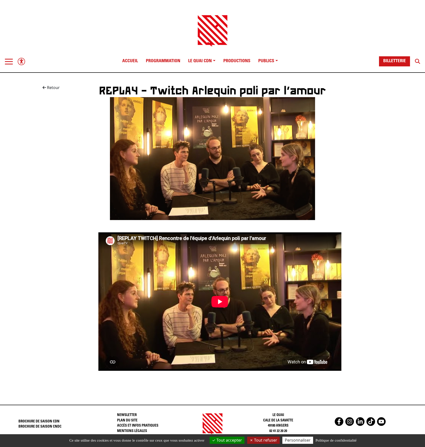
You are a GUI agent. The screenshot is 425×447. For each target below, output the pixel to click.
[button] (9, 61)
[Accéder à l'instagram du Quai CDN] (349, 421)
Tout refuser (265, 440)
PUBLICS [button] (266, 61)
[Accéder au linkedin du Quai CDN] (360, 421)
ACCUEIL (130, 61)
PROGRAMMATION (163, 61)
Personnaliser (298, 440)
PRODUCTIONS (236, 61)
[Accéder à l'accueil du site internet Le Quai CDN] (212, 26)
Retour (53, 87)
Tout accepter (228, 440)
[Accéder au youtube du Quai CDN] (381, 421)
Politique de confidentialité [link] (336, 440)
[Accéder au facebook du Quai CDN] (339, 421)
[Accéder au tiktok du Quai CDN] (370, 421)
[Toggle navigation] (9, 61)
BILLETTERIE (394, 61)
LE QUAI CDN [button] (200, 61)
